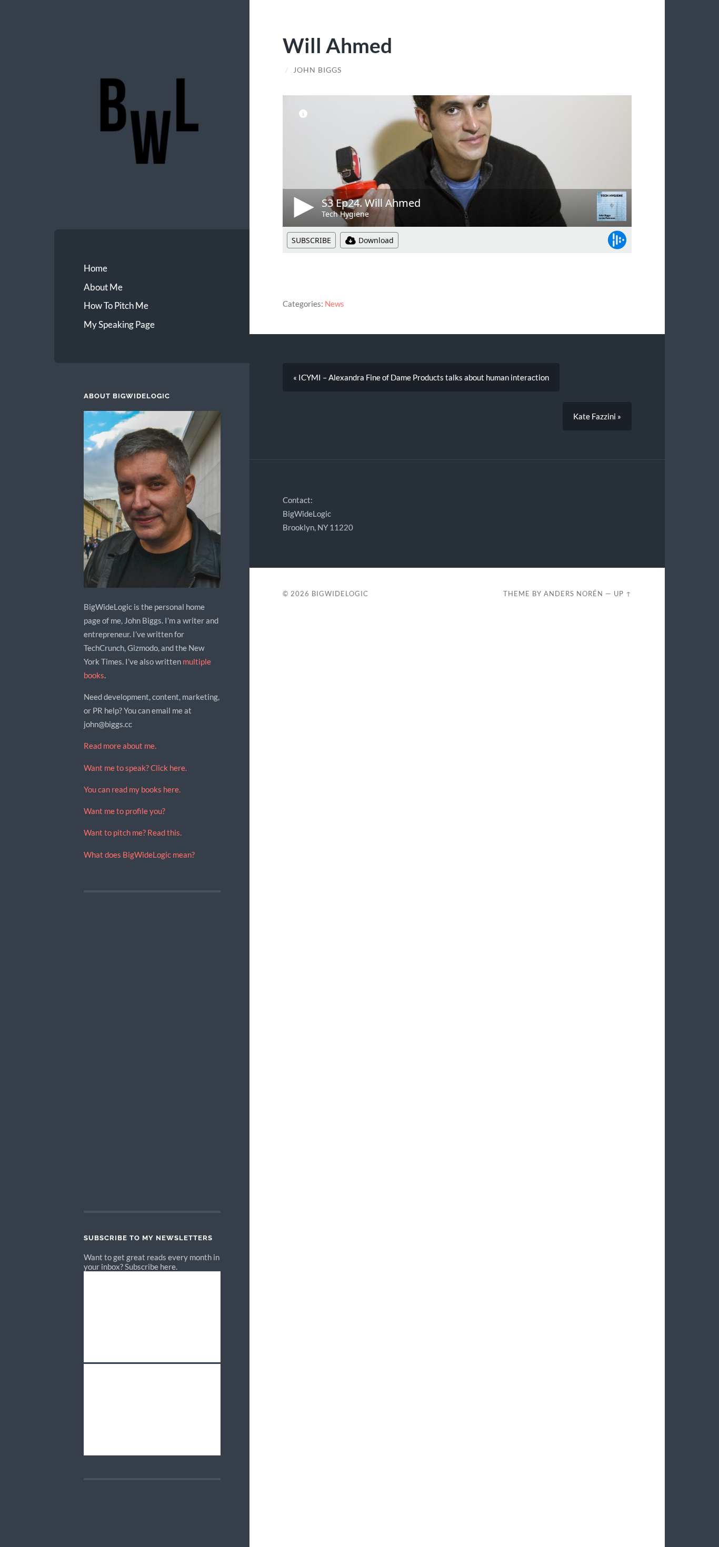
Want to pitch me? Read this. (133, 832)
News (334, 303)
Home (95, 268)
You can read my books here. (132, 789)
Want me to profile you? (124, 811)
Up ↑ (623, 593)
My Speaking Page (119, 324)
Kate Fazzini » (597, 416)
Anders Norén (573, 593)
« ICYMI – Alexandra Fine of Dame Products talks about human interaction (421, 377)
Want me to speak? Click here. (135, 767)
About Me (103, 287)
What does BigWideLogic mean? (139, 854)
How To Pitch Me (116, 305)
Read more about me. (120, 745)
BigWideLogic (340, 593)
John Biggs (317, 70)
